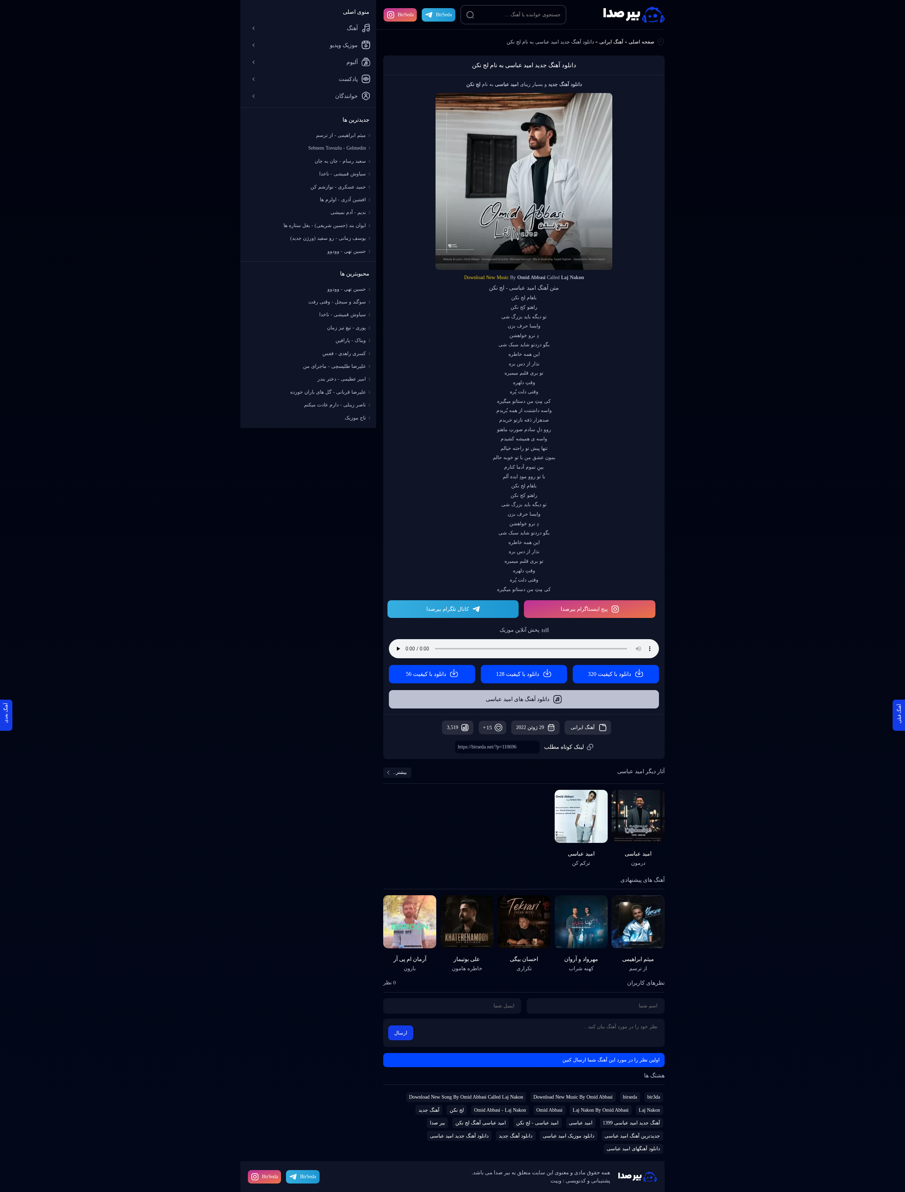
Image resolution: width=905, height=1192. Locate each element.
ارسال (400, 1033)
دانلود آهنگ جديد (515, 1136)
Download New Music (486, 277)
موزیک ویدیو (344, 45)
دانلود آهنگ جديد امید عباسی (459, 1136)
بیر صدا (634, 15)
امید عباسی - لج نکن (537, 1123)
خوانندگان (346, 96)
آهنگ (352, 28)
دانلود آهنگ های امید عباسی (517, 699)
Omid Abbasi (549, 1110)
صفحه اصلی (641, 42)
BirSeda (406, 14)
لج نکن (457, 1110)
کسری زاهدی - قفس (344, 353)
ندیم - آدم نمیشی (348, 212)
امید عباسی (580, 1123)
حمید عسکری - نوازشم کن (338, 187)
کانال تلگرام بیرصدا (447, 609)
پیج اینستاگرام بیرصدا (584, 609)
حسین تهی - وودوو (346, 251)
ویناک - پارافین (350, 340)
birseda (630, 1097)
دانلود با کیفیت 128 (517, 674)
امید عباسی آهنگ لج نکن (480, 1123)
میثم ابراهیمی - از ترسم (341, 135)
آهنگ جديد (429, 1110)
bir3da (653, 1097)
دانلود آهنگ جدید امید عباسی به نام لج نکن (524, 65)
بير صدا (437, 1123)
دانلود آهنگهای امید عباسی (633, 1148)
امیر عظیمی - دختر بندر (341, 379)
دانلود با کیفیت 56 (426, 674)
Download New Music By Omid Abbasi (573, 1097)
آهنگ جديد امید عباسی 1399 (631, 1123)
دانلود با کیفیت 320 (609, 674)
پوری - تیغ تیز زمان (346, 327)
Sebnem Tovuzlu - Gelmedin (337, 148)
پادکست (348, 79)
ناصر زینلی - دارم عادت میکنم (335, 404)
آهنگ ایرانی (611, 42)
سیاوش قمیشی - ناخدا (342, 174)
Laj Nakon (649, 1110)
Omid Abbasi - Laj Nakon (500, 1110)
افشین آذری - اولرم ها (343, 199)
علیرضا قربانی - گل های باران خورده (328, 392)
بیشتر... (400, 772)
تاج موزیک (355, 418)
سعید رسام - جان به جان (340, 161)
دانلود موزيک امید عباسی (568, 1136)
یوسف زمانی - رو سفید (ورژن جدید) (328, 238)
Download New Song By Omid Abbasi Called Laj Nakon (466, 1097)
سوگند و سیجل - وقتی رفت (337, 302)
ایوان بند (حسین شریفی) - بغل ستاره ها (325, 225)
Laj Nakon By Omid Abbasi (601, 1110)
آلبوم (352, 62)
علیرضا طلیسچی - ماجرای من (334, 366)
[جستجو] (470, 15)
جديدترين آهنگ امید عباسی (632, 1136)
